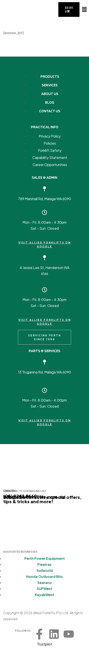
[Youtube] (68, 634)
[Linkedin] (54, 634)
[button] (84, 9)
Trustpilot (44, 644)
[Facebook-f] (39, 634)
